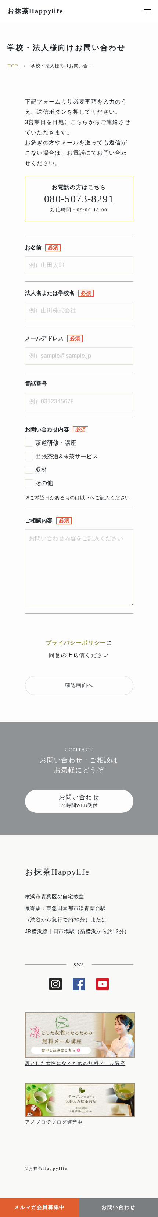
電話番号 (36, 383)
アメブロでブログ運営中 (54, 1122)
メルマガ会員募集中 (39, 1207)
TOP (12, 66)
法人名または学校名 (50, 293)
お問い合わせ (118, 1207)
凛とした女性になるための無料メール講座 (75, 1063)
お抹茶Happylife (35, 11)
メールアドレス (44, 338)
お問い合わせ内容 (47, 429)
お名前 (33, 247)
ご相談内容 (39, 520)
